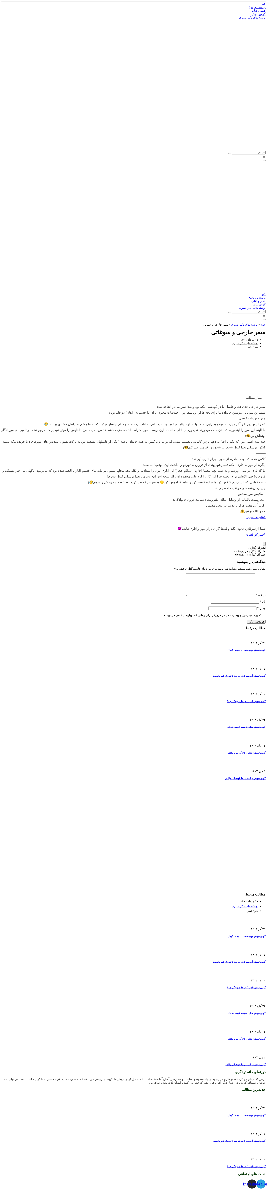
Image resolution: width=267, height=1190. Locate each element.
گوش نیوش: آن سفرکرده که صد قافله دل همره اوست (239, 675)
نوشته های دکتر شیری (244, 324)
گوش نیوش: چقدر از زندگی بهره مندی (247, 752)
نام (263, 601)
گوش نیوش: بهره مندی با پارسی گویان (247, 650)
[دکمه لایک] (264, 544)
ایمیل (261, 608)
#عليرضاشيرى (256, 517)
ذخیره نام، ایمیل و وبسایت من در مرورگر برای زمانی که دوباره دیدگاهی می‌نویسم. (212, 615)
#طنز (262, 534)
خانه (263, 324)
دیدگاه (261, 595)
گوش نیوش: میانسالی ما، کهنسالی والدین (245, 778)
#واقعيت (252, 534)
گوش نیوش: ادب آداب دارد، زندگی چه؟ (246, 701)
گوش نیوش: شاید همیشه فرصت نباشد (246, 727)
